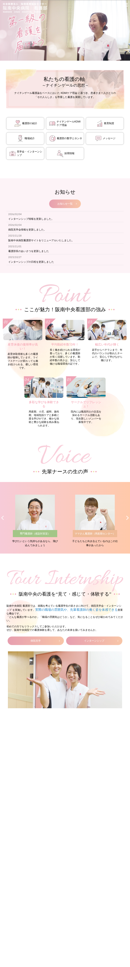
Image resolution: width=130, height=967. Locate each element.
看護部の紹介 (29, 123)
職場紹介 (30, 138)
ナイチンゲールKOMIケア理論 (69, 123)
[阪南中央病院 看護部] (27, 8)
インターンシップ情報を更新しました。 (31, 218)
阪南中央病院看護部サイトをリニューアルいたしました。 (41, 240)
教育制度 (109, 123)
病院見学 (36, 640)
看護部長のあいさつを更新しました (28, 251)
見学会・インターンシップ (29, 153)
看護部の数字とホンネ (69, 138)
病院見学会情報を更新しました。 (27, 229)
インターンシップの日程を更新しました (31, 261)
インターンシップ (94, 640)
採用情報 (69, 153)
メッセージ (109, 138)
